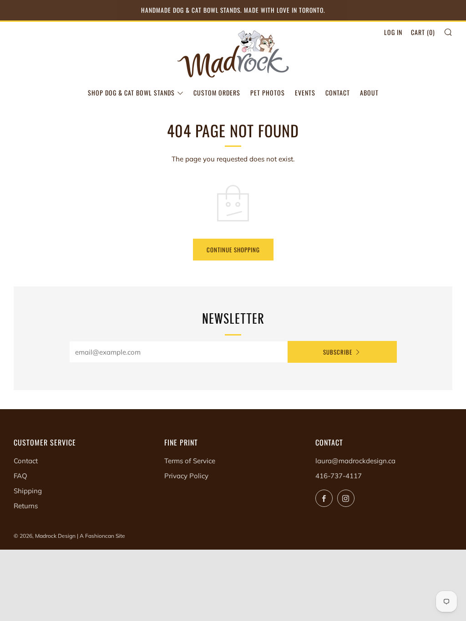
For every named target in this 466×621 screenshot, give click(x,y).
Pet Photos (267, 92)
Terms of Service (189, 460)
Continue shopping (233, 249)
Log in (393, 32)
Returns (26, 505)
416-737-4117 (338, 475)
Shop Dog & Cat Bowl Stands (131, 92)
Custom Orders (216, 92)
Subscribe (337, 351)
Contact (337, 92)
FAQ (20, 475)
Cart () (423, 32)
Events (305, 92)
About (369, 92)
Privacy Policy (186, 475)
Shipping (28, 490)
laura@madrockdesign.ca (355, 460)
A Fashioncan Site (102, 535)
